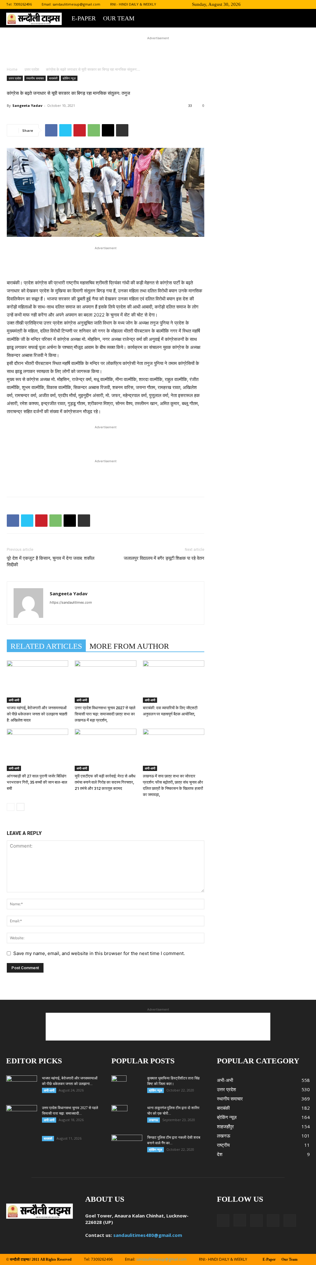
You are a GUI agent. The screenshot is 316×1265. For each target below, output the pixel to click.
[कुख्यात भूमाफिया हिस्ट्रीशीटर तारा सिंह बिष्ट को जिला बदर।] (119, 1086)
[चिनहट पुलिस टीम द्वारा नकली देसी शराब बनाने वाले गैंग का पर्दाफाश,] (126, 1145)
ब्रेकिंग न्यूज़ (69, 78)
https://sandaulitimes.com (71, 602)
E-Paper (84, 18)
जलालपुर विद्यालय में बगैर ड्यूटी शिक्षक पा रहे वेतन (164, 558)
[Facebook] (264, 4)
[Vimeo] (295, 4)
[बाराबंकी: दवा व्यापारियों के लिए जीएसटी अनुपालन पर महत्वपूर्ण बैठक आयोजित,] (173, 681)
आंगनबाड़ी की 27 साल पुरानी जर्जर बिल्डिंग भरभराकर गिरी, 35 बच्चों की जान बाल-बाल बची (37, 782)
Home (12, 69)
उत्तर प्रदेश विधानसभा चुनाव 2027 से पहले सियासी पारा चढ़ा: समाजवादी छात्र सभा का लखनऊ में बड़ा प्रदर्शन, (105, 714)
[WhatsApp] (94, 130)
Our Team (119, 18)
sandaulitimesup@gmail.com (76, 4)
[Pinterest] (79, 130)
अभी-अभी (14, 700)
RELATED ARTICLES (46, 646)
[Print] (122, 130)
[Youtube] (305, 4)
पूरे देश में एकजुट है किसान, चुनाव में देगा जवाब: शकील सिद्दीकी (50, 561)
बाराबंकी (53, 78)
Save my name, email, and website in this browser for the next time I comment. (99, 953)
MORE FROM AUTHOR (129, 646)
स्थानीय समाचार (35, 78)
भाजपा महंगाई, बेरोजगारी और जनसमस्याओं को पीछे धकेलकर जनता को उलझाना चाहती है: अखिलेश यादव (37, 714)
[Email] (108, 130)
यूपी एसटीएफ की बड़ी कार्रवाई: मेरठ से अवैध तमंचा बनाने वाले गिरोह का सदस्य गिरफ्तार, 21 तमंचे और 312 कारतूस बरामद (105, 782)
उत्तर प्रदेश (31, 69)
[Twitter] (284, 4)
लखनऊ (153, 1120)
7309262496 (22, 4)
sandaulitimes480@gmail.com (147, 1235)
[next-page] (20, 807)
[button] (255, 4)
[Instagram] (274, 4)
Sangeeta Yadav (27, 105)
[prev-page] (11, 807)
